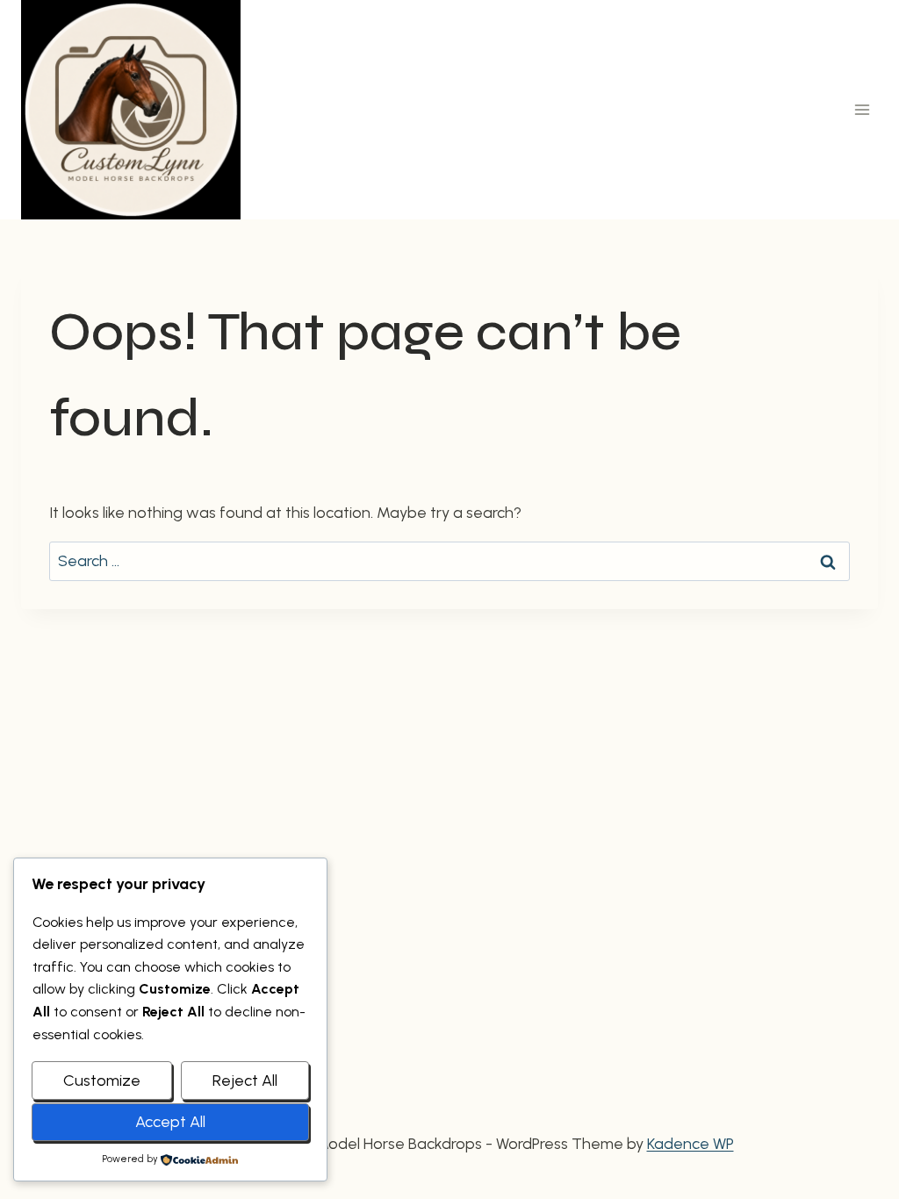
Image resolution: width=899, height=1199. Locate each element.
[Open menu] (861, 109)
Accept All (170, 1121)
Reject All (244, 1080)
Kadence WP (690, 1143)
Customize (101, 1080)
